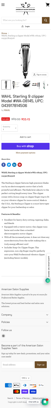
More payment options (25, 153)
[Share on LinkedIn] (14, 165)
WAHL (7, 110)
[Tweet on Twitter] (9, 165)
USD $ (24, 378)
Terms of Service (22, 398)
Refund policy (38, 398)
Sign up (40, 364)
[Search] (46, 20)
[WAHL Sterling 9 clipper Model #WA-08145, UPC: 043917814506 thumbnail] (6, 84)
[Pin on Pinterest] (20, 165)
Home (4, 33)
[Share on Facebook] (3, 165)
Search (10, 398)
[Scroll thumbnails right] (47, 85)
